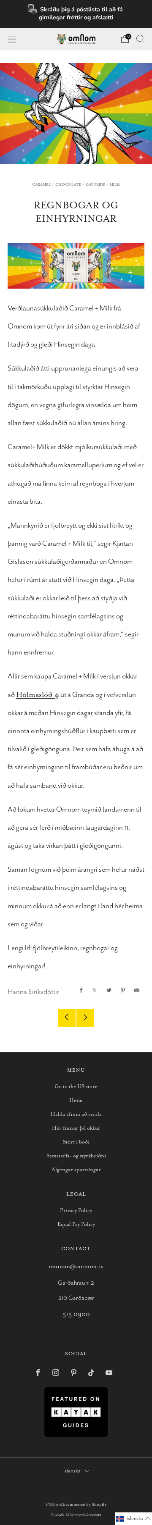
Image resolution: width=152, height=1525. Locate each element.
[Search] (140, 38)
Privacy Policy (76, 1210)
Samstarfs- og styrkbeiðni (76, 1156)
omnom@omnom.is (76, 1266)
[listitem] (76, 14)
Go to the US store (76, 1086)
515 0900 (76, 1314)
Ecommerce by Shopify (84, 1504)
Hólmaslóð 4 (37, 695)
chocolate (68, 185)
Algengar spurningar (76, 1170)
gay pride (96, 185)
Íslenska (72, 1471)
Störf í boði (76, 1142)
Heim (76, 1100)
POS (50, 1504)
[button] (133, 1518)
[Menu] (12, 39)
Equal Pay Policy (76, 1224)
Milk (115, 185)
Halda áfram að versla (76, 1114)
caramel (41, 185)
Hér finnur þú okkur (76, 1128)
